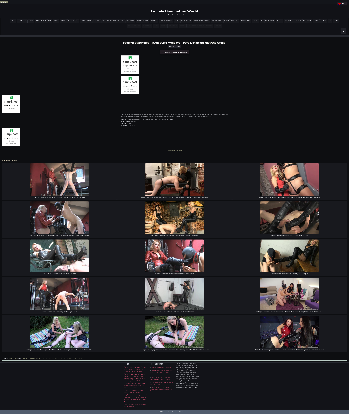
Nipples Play (234, 20)
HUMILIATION (128, 372)
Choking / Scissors (86, 20)
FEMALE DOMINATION (136, 369)
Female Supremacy (138, 402)
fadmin (178, 46)
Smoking (316, 20)
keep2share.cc (128, 395)
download (127, 397)
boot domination (30, 358)
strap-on (132, 379)
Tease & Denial (147, 25)
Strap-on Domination (134, 25)
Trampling (164, 25)
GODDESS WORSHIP (137, 397)
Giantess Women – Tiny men (201, 20)
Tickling (156, 25)
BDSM (49, 20)
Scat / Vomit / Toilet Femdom (293, 20)
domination (133, 385)
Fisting (177, 20)
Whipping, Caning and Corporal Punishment (199, 25)
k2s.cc (136, 372)
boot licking (39, 358)
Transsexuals (173, 25)
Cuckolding (97, 20)
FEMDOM (137, 367)
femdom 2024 (140, 379)
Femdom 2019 (133, 404)
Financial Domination (166, 20)
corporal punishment (140, 395)
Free (135, 374)
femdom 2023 (128, 374)
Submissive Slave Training (138, 399)
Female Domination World (174, 11)
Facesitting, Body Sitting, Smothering (113, 20)
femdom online (128, 367)
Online (141, 372)
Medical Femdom (245, 20)
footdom (71, 358)
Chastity (131, 392)
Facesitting (127, 402)
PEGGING (127, 383)
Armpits (13, 20)
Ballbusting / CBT (41, 20)
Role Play (279, 20)
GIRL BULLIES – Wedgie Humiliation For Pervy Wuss (161, 383)
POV (262, 20)
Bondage (63, 20)
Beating (56, 20)
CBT (139, 374)
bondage (136, 376)
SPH (330, 20)
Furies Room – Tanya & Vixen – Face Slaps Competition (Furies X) (160, 378)
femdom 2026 (132, 388)
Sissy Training (307, 20)
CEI (77, 20)
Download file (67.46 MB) (174, 150)
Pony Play (255, 20)
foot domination (136, 383)
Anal (138, 388)
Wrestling (218, 25)
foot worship (64, 358)
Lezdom (226, 20)
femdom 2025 (128, 376)
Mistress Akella (78, 358)
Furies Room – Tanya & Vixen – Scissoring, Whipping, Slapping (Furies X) (161, 389)
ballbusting (127, 381)
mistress (127, 385)
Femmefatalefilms (55, 358)
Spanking (323, 20)
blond (24, 358)
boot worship (46, 358)
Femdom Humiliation (142, 20)
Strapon (137, 392)
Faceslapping (130, 20)
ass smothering (129, 406)
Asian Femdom (22, 20)
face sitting (142, 381)
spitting (143, 404)
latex (143, 383)
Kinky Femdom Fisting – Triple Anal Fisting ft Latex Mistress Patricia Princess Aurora (161, 372)
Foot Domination (186, 20)
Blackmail (71, 20)
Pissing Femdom (269, 20)
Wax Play (182, 25)
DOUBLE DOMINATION (131, 390)
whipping (143, 388)
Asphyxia (30, 20)
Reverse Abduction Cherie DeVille (161, 367)
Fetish (126, 404)
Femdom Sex (154, 20)
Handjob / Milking (217, 20)
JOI (140, 404)
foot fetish (135, 381)
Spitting (336, 20)
